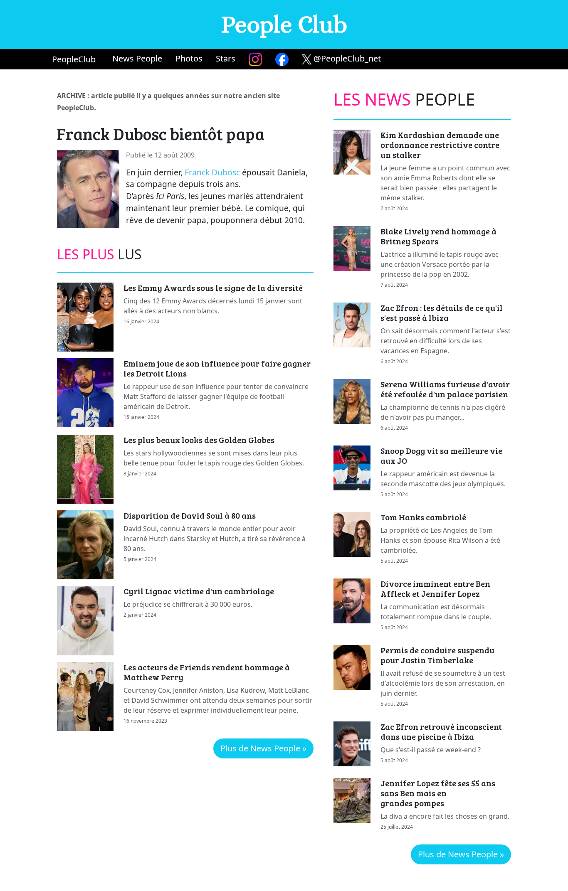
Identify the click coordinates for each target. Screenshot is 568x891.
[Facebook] (282, 59)
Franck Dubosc (212, 172)
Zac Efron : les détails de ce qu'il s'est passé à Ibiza (441, 312)
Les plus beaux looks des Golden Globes (198, 440)
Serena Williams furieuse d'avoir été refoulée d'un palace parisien (445, 389)
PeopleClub (74, 59)
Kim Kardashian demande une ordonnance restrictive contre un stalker (439, 144)
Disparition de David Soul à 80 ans (189, 515)
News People (137, 58)
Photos (189, 58)
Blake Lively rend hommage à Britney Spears (438, 236)
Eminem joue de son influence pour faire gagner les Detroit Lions (217, 368)
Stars (225, 58)
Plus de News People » (263, 748)
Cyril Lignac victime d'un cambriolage (198, 591)
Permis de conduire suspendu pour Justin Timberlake (437, 655)
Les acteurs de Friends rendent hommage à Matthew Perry (206, 672)
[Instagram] (255, 59)
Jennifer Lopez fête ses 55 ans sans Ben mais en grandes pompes (437, 793)
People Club (284, 24)
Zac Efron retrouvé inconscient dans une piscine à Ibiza (441, 731)
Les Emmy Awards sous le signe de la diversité (213, 287)
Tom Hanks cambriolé (423, 517)
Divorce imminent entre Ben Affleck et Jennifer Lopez (435, 588)
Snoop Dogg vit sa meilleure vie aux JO (441, 455)
